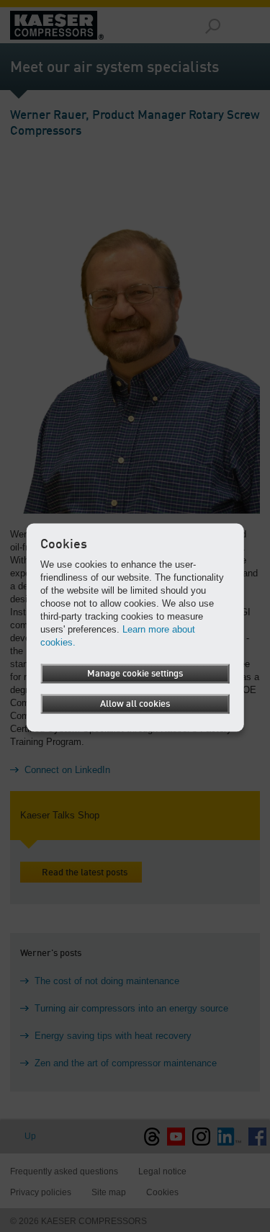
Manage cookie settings (135, 674)
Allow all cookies (135, 704)
